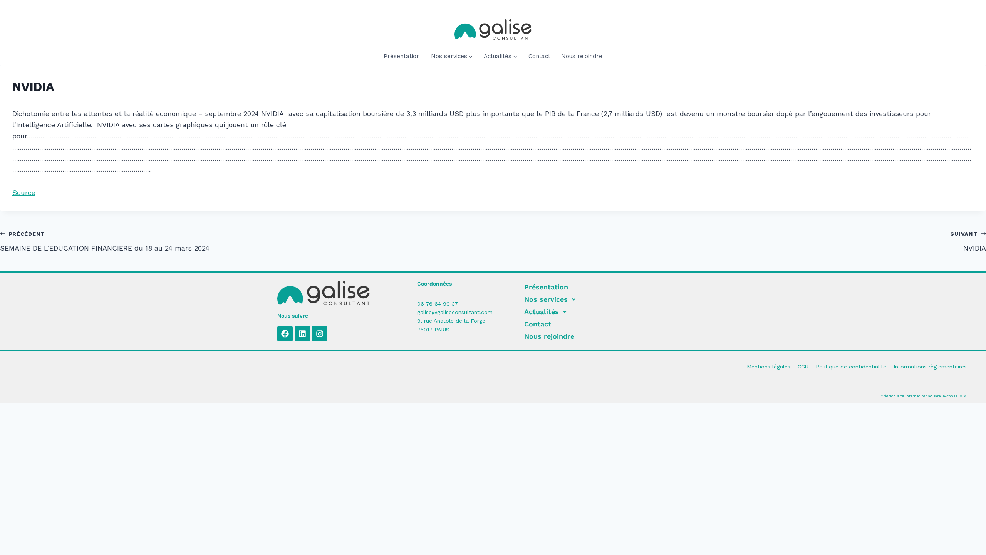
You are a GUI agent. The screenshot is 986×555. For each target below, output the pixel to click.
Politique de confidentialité (851, 366)
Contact (539, 56)
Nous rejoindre (581, 56)
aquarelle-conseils (945, 396)
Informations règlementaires (930, 366)
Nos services (546, 299)
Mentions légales (768, 366)
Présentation (402, 56)
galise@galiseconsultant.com (455, 312)
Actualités (541, 312)
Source (23, 192)
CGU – (807, 366)
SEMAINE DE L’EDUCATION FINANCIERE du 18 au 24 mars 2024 (105, 241)
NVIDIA (968, 241)
